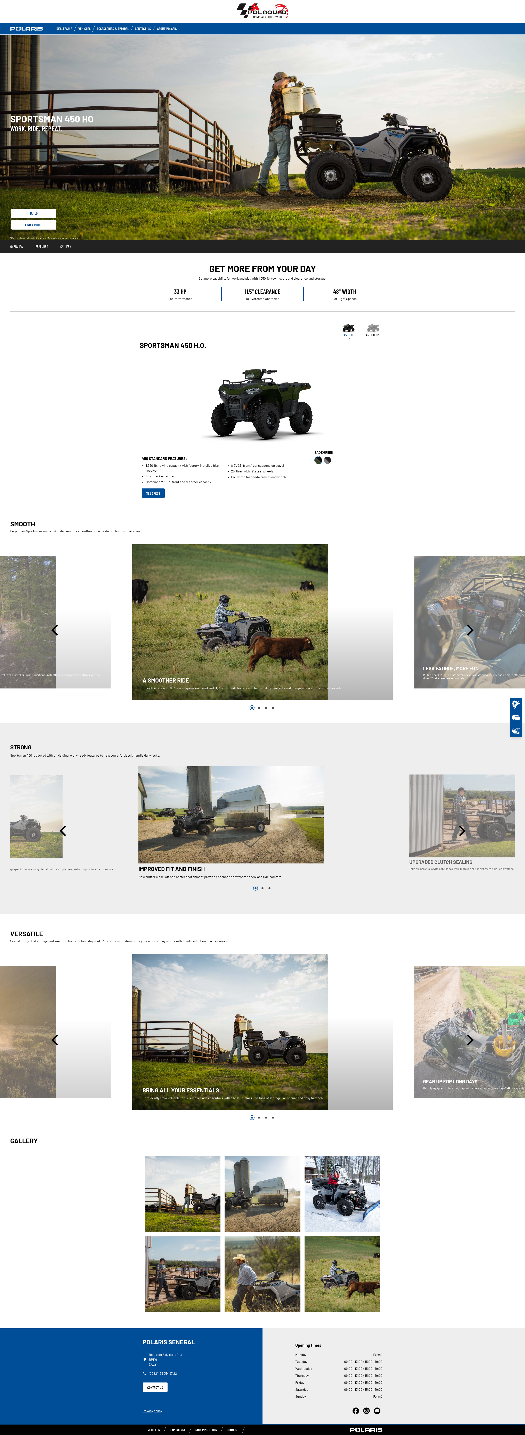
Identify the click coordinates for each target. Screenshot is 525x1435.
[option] (262, 622)
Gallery (65, 246)
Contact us (155, 1387)
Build (34, 213)
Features (41, 246)
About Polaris (167, 28)
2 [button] (259, 707)
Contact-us (143, 28)
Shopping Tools (206, 1429)
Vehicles (84, 28)
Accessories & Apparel (113, 28)
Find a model (34, 224)
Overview (16, 246)
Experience (178, 1429)
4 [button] (272, 707)
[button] (56, 630)
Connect (233, 1429)
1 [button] (252, 707)
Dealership (64, 28)
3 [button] (266, 707)
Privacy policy (152, 1411)
